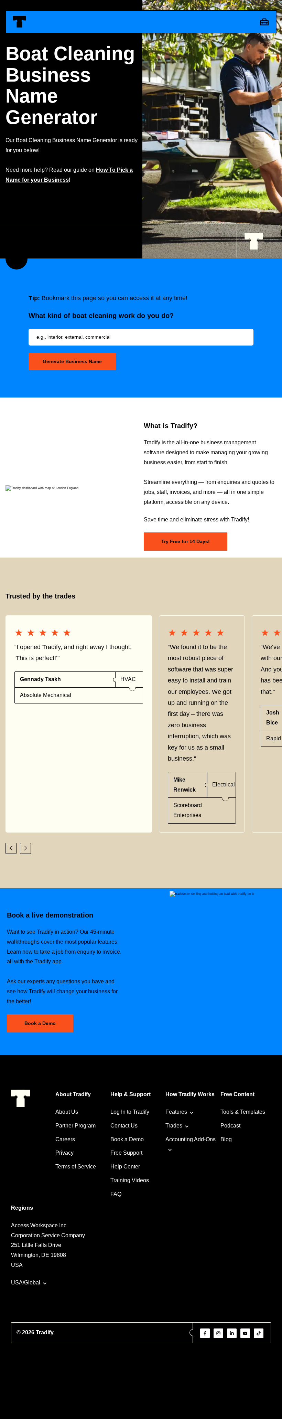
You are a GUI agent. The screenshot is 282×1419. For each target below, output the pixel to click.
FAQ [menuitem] (115, 1194)
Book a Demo (40, 1023)
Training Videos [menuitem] (129, 1180)
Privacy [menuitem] (64, 1153)
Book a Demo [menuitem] (127, 1139)
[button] (11, 848)
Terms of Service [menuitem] (75, 1166)
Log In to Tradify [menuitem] (129, 1112)
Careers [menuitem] (65, 1139)
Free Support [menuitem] (126, 1153)
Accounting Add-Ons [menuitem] (190, 1139)
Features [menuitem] (176, 1112)
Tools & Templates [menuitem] (242, 1112)
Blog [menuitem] (226, 1139)
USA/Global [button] (25, 1282)
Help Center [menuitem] (125, 1166)
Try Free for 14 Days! (185, 541)
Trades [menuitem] (173, 1126)
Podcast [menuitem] (230, 1126)
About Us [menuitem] (66, 1112)
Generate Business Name (72, 361)
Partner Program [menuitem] (75, 1126)
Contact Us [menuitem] (124, 1126)
